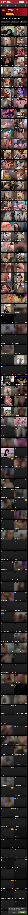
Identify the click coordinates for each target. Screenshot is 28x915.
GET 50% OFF (10, 14)
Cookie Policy (17, 909)
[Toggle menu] (1, 2)
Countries (16, 21)
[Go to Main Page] (8, 1)
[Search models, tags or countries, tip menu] (26, 5)
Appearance (6, 21)
